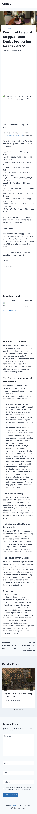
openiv (7, 50)
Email (6, 773)
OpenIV (13, 805)
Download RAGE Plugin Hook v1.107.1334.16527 (28, 647)
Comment (8, 736)
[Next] (31, 688)
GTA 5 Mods (7, 28)
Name (7, 763)
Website (7, 782)
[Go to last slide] (5, 688)
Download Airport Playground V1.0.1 (9, 645)
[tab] (14, 709)
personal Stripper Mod (14, 135)
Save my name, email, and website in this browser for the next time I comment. (19, 788)
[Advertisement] (18, 73)
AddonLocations (9, 310)
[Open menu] (33, 3)
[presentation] (18, 679)
